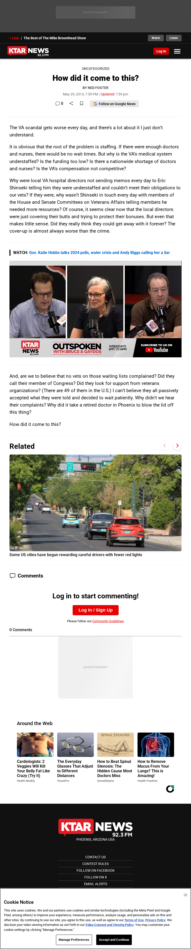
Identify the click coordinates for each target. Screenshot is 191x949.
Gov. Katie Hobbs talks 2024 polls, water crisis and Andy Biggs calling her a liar (99, 252)
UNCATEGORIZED (95, 69)
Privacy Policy (155, 920)
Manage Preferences (74, 940)
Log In (161, 51)
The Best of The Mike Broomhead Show (55, 38)
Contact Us (95, 857)
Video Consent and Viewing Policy (109, 925)
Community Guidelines (108, 621)
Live (15, 38)
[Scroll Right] (177, 445)
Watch (156, 38)
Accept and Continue (114, 940)
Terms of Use (134, 920)
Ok (185, 894)
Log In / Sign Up (96, 610)
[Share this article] (71, 104)
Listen (174, 38)
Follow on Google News (117, 104)
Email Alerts (95, 884)
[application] (95, 309)
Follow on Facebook (96, 870)
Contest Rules (95, 864)
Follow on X (95, 877)
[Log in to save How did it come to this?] (81, 104)
